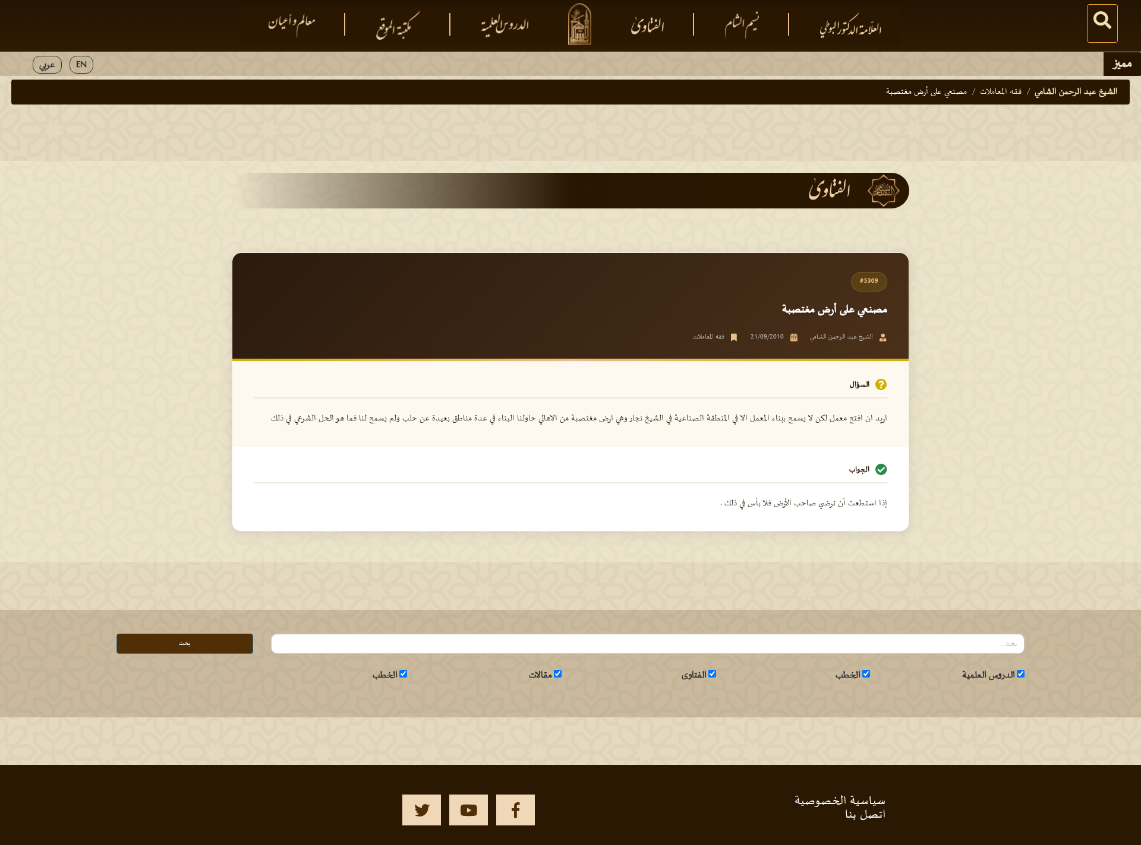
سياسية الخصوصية (840, 801)
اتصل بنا (865, 814)
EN (81, 64)
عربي (47, 64)
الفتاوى (694, 675)
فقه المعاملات (1001, 91)
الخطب (848, 675)
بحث (184, 643)
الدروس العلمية (988, 675)
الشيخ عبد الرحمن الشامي (1076, 91)
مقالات (540, 675)
